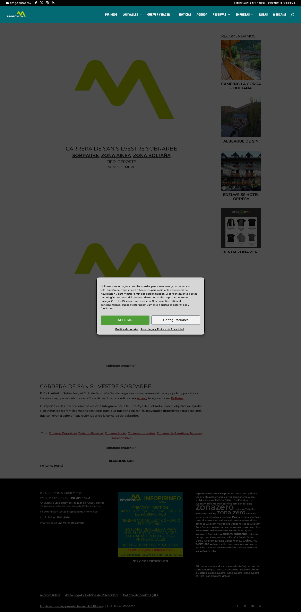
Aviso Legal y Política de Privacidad (162, 329)
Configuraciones (176, 320)
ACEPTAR (125, 320)
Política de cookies (126, 329)
